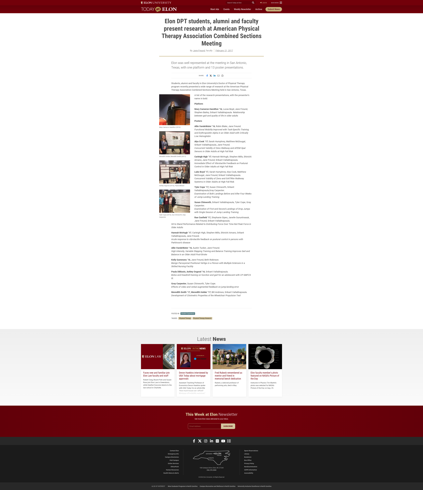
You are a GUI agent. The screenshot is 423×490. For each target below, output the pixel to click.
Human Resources (172, 470)
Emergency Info (173, 454)
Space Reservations (251, 451)
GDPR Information (250, 470)
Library (246, 454)
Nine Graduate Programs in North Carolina (183, 486)
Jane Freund (199, 50)
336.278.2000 (211, 470)
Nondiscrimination (250, 467)
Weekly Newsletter (242, 9)
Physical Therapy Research (202, 318)
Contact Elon (174, 451)
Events (227, 9)
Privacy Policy (249, 463)
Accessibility (248, 473)
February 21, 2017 (224, 50)
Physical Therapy (185, 318)
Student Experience (187, 314)
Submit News (274, 9)
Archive (258, 9)
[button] (276, 2)
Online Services (173, 463)
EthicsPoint (175, 467)
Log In (264, 3)
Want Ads (214, 9)
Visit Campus (174, 460)
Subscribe (228, 426)
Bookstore (247, 457)
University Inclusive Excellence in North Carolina (254, 486)
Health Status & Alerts (171, 473)
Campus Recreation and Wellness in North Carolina (217, 486)
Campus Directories (172, 457)
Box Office (247, 460)
